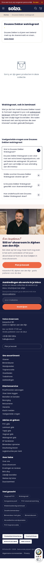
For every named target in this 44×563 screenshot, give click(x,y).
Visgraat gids (7, 434)
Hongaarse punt (10, 501)
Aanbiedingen (8, 380)
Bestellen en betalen (11, 397)
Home (6, 15)
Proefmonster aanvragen (12, 390)
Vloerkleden (7, 373)
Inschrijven (22, 307)
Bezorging (6, 400)
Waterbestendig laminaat (14, 506)
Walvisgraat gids (9, 437)
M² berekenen (8, 441)
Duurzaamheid (8, 482)
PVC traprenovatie (11, 525)
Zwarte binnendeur (11, 510)
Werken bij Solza (9, 478)
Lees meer (9, 39)
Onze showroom (9, 465)
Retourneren (7, 404)
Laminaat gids (8, 427)
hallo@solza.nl (8, 339)
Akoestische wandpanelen (15, 520)
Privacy (27, 553)
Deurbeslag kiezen (10, 448)
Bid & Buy (6, 471)
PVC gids (6, 424)
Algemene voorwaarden (12, 553)
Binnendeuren (8, 363)
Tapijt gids (6, 431)
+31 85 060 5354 (9, 336)
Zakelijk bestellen (9, 475)
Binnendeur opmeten (11, 444)
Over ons (6, 461)
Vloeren (5, 359)
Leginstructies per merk (12, 451)
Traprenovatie (8, 370)
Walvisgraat (23, 496)
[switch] (38, 559)
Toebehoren (7, 376)
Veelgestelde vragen (11, 414)
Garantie (6, 407)
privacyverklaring (8, 294)
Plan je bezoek (22, 265)
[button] (35, 8)
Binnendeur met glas (12, 515)
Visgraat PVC (9, 496)
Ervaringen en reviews (11, 468)
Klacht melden (8, 410)
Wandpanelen (8, 366)
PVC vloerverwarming (30, 501)
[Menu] (3, 8)
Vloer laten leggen (10, 393)
